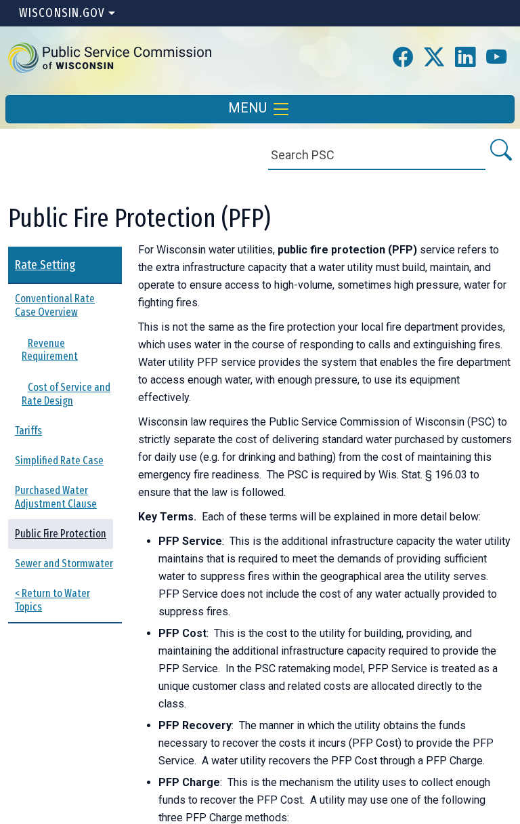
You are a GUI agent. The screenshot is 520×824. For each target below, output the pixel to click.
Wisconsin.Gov (62, 12)
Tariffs (28, 430)
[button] (109, 57)
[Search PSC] (500, 151)
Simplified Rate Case (59, 460)
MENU (249, 108)
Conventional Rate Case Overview (55, 305)
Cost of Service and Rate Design (66, 394)
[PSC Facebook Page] (402, 58)
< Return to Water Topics (52, 600)
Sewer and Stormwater (64, 563)
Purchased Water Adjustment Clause (56, 497)
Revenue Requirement (50, 350)
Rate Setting (45, 264)
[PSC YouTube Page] (496, 58)
